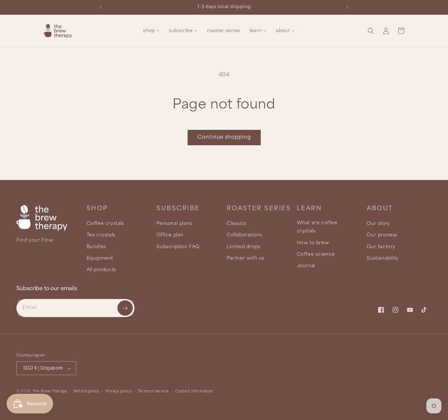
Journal (306, 266)
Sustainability (382, 258)
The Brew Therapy (49, 392)
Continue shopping (224, 137)
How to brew (313, 243)
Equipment (100, 258)
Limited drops (243, 247)
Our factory (381, 247)
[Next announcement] (347, 7)
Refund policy (86, 391)
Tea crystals (101, 235)
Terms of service (153, 391)
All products (101, 270)
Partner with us (245, 258)
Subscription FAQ (177, 247)
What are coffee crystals (317, 227)
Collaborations (244, 235)
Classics (237, 224)
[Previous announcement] (100, 7)
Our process (382, 235)
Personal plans (174, 224)
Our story (378, 224)
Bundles (96, 247)
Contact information (194, 391)
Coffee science (316, 254)
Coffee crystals (105, 224)
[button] (151, 31)
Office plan (170, 235)
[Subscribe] (125, 308)
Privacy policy (119, 391)
